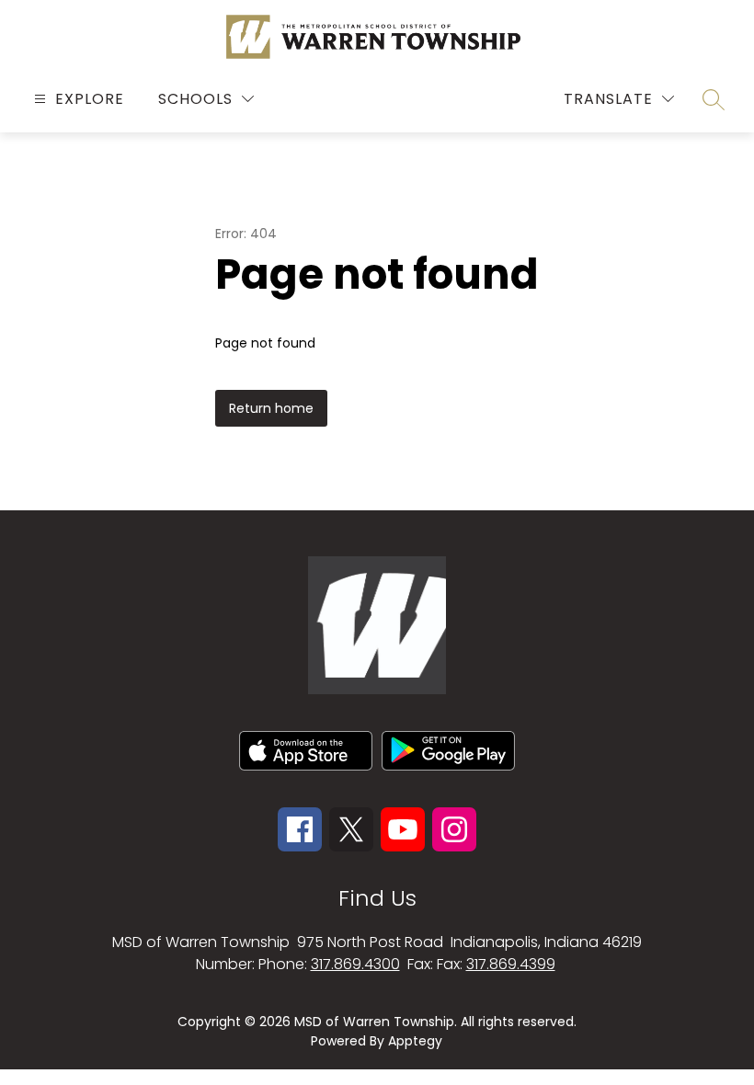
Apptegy (415, 1041)
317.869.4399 (510, 964)
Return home (271, 408)
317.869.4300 (355, 964)
